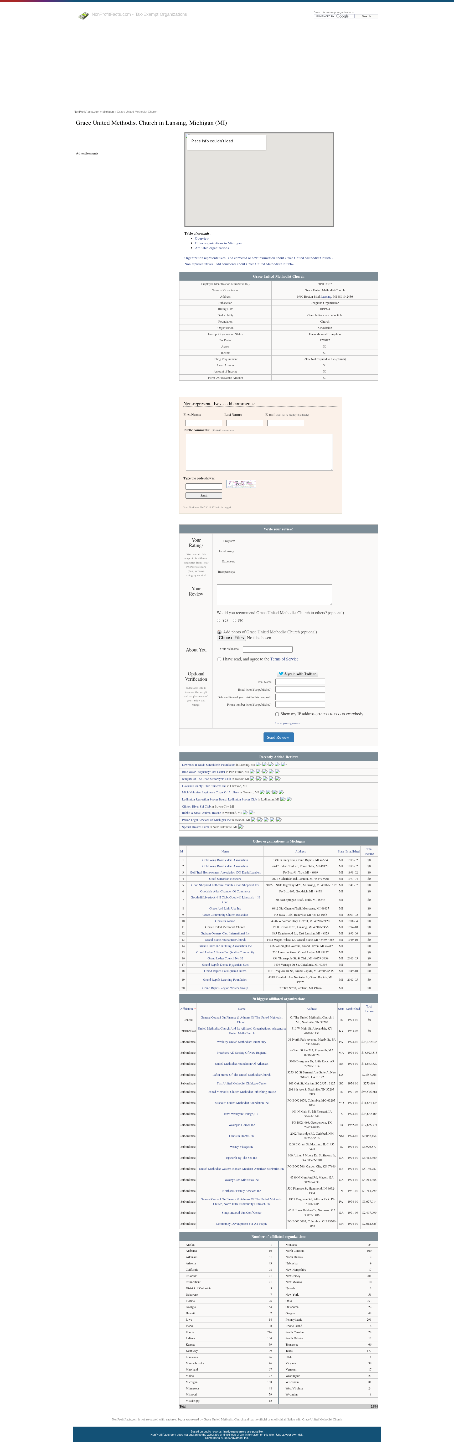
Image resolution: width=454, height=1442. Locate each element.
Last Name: (233, 414)
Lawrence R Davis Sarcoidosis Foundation (208, 764)
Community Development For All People (241, 1223)
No (240, 620)
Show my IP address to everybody (322, 713)
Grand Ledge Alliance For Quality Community (225, 952)
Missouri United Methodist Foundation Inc (242, 1102)
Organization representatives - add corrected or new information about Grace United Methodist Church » (258, 257)
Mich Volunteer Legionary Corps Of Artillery (210, 792)
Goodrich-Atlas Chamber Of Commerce (225, 891)
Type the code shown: (199, 478)
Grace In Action (225, 921)
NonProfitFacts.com (86, 111)
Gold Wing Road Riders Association (225, 860)
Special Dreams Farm (195, 827)
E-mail (287, 414)
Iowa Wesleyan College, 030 (241, 1114)
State (341, 851)
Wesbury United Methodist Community (241, 1042)
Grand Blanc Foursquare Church (225, 939)
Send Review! (279, 737)
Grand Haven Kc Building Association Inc (225, 946)
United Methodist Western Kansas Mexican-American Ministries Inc (241, 1168)
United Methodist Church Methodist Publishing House (242, 1091)
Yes (225, 620)
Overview (202, 238)
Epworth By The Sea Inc (241, 1157)
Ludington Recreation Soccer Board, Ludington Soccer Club (219, 799)
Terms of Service (284, 658)
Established (352, 851)
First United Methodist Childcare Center (242, 1083)
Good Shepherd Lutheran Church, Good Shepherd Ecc (225, 885)
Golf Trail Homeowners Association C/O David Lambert (225, 872)
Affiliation (186, 1008)
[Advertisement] (227, 69)
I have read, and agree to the (260, 659)
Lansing (326, 296)
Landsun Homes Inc (241, 1136)
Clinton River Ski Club (196, 806)
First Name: (192, 414)
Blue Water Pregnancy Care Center (203, 771)
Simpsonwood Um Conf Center (241, 1212)
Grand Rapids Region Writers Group (225, 988)
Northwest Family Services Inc (241, 1190)
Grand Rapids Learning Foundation (225, 979)
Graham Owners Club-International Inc (225, 933)
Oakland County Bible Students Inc (204, 786)
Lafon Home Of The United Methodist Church (242, 1074)
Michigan (108, 111)
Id (181, 851)
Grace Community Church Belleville (225, 914)
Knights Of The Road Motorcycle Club (206, 779)
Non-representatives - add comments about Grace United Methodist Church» (239, 263)
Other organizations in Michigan (218, 243)
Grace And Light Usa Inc (225, 908)
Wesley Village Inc (241, 1146)
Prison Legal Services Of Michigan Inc (206, 820)
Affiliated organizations (212, 247)
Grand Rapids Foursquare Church (225, 971)
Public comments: (208, 430)
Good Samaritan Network (225, 878)
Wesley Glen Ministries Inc (242, 1179)
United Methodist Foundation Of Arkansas (242, 1063)
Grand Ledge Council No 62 (225, 958)
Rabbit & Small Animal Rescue (201, 812)
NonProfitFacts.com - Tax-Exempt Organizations (139, 14)
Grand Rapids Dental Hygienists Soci (225, 964)
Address (300, 851)
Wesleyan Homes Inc (242, 1125)
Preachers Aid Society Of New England (241, 1052)
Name (225, 851)
